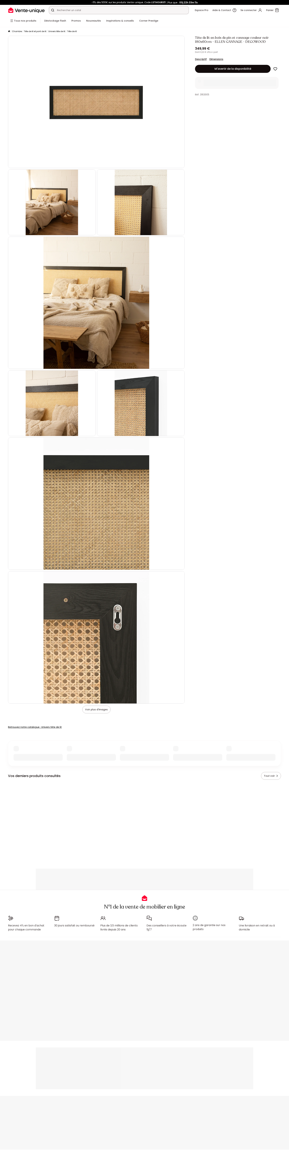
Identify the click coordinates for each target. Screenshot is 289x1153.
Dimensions (216, 59)
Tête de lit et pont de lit (35, 31)
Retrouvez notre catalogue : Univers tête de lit (35, 727)
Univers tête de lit (56, 31)
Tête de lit (72, 31)
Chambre (17, 31)
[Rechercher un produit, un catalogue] (52, 10)
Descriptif (201, 59)
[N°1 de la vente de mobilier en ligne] (26, 10)
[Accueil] (9, 31)
